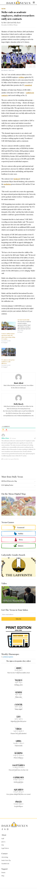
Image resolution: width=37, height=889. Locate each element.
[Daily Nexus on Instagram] (7, 829)
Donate (3, 872)
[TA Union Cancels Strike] (26, 326)
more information (15, 451)
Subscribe (18, 619)
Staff (2, 838)
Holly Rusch (16, 22)
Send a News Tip (6, 860)
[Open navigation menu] (34, 2)
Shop (2, 876)
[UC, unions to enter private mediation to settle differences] (8, 352)
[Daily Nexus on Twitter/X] (5, 829)
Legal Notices (5, 848)
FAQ (2, 845)
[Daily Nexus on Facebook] (2, 829)
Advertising (4, 857)
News (3, 9)
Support (4, 868)
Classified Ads (5, 863)
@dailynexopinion (8, 657)
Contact (4, 853)
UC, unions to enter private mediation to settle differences (8, 361)
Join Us (3, 842)
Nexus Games (7, 522)
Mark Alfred (7, 22)
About (3, 835)
